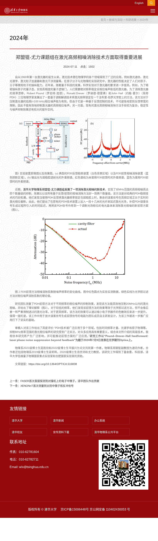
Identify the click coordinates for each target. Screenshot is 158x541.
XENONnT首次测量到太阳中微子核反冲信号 (47, 385)
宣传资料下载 (61, 432)
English (139, 2)
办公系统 (99, 420)
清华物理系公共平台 (106, 432)
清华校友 (17, 432)
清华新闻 (58, 420)
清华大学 (17, 420)
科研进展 (131, 19)
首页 (103, 19)
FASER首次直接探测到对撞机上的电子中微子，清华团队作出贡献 (59, 380)
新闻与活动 (116, 19)
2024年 (144, 19)
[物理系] (16, 10)
